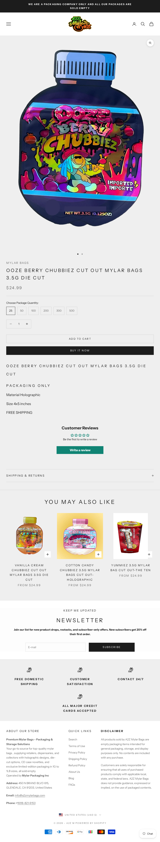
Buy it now (80, 350)
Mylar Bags (17, 263)
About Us (74, 772)
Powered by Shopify (91, 823)
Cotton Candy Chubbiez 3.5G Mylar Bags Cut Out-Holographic (80, 572)
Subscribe (112, 647)
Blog (71, 778)
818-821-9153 (27, 803)
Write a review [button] (80, 450)
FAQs (71, 784)
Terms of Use (76, 746)
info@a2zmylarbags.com (30, 795)
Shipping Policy (77, 759)
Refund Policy (76, 765)
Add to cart (80, 338)
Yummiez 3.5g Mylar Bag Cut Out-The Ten (130, 568)
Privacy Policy (76, 752)
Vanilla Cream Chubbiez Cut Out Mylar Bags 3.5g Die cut (29, 572)
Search (72, 739)
